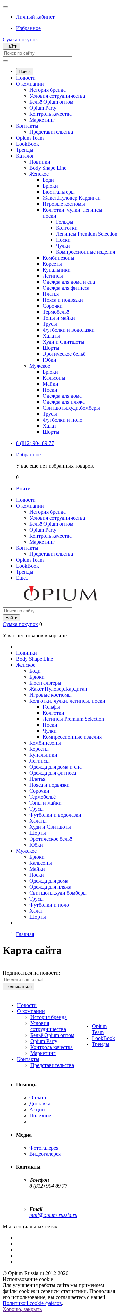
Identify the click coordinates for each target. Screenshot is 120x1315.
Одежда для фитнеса (66, 288)
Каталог (25, 156)
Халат (49, 426)
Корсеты (52, 264)
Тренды (24, 150)
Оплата (37, 1097)
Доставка (39, 1103)
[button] (35, 17)
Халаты (51, 336)
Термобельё (56, 312)
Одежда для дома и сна (69, 282)
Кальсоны (54, 378)
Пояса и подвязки (63, 300)
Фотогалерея (43, 1148)
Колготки (67, 228)
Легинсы (53, 276)
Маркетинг (42, 120)
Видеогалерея (45, 1154)
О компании (30, 84)
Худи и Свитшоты (63, 342)
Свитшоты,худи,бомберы (71, 408)
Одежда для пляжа (64, 402)
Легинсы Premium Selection (86, 234)
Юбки (49, 360)
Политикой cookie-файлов (32, 1303)
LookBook (27, 144)
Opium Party (42, 108)
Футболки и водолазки (69, 330)
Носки (63, 240)
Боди (48, 180)
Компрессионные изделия (85, 252)
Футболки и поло (62, 420)
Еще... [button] (23, 578)
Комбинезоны (58, 258)
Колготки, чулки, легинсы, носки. (68, 701)
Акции (37, 1109)
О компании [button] (30, 506)
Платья (51, 294)
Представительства (51, 132)
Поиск (25, 71)
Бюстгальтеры (59, 192)
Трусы (50, 324)
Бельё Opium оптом (51, 102)
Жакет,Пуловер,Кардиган (72, 198)
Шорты (51, 348)
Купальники (57, 270)
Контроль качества (50, 114)
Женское (39, 174)
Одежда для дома (62, 396)
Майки (50, 384)
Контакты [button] (27, 548)
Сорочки (53, 306)
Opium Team (30, 138)
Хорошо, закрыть (22, 1309)
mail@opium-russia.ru (53, 1215)
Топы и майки (59, 318)
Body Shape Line (47, 168)
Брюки (50, 186)
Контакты (27, 126)
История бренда (47, 90)
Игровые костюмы (64, 204)
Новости (26, 78)
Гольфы (64, 222)
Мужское (39, 366)
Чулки (63, 246)
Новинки (39, 162)
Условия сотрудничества (57, 96)
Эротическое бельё (64, 354)
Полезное (40, 1115)
